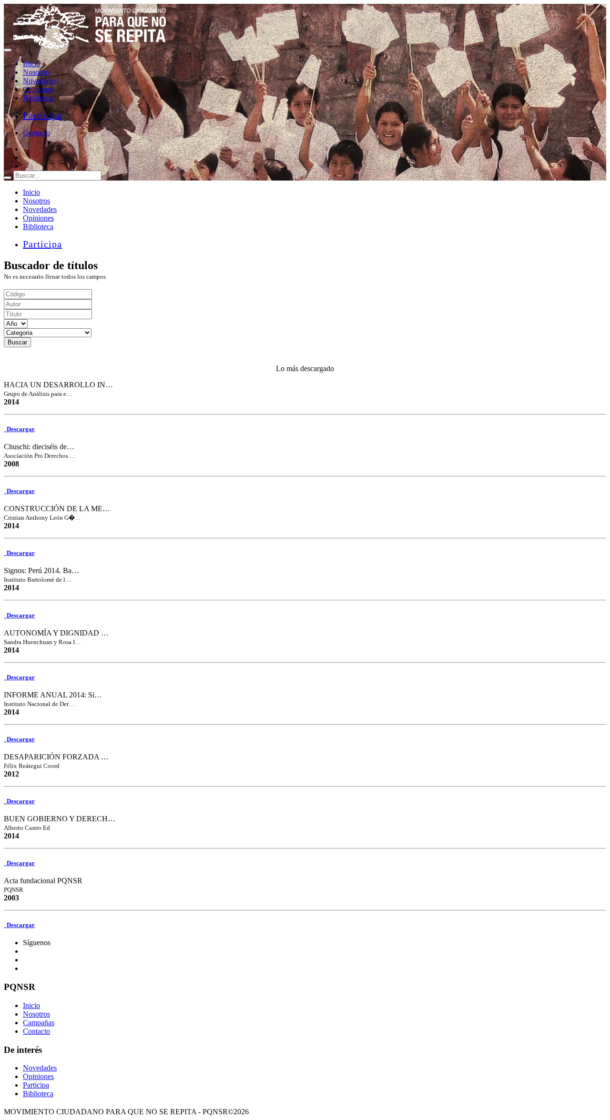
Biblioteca (38, 98)
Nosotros (36, 72)
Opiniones (38, 89)
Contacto (36, 133)
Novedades (40, 81)
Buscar (17, 342)
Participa (42, 115)
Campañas (38, 1023)
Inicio (31, 64)
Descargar (19, 429)
